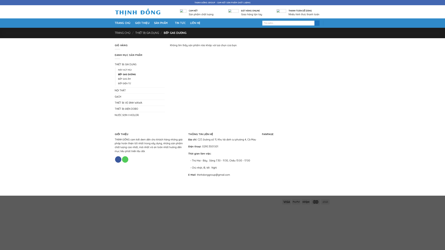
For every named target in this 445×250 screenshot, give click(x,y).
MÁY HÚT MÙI (125, 69)
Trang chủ (122, 33)
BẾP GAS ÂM (124, 78)
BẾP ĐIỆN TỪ (124, 83)
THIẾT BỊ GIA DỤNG (147, 33)
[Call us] (125, 159)
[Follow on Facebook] (118, 159)
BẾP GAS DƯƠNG (127, 74)
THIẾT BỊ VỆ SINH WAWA (128, 102)
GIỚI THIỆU (142, 23)
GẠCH (118, 96)
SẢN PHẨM (161, 23)
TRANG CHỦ (123, 23)
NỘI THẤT (120, 90)
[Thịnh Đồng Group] (142, 12)
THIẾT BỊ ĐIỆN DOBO (126, 108)
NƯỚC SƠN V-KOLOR (127, 115)
